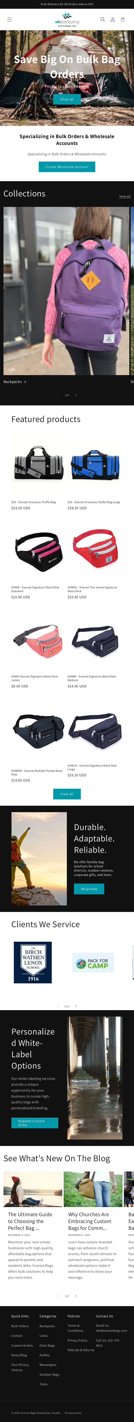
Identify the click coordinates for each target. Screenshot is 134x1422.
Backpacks (12, 381)
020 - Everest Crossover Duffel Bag (33, 502)
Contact (17, 1335)
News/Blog (19, 1355)
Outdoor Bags (49, 1374)
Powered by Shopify (48, 1412)
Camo (44, 1335)
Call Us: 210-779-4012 (108, 1342)
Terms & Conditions (75, 1328)
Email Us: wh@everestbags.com (111, 1328)
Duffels (45, 1355)
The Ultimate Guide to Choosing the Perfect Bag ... (30, 1221)
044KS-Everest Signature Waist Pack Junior (34, 678)
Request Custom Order (31, 1123)
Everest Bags (28, 1412)
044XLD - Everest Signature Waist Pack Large (92, 767)
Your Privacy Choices (20, 1367)
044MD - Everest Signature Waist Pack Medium (92, 678)
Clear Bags (47, 1345)
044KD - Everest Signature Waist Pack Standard (35, 589)
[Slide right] (76, 395)
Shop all (67, 99)
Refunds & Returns (81, 1350)
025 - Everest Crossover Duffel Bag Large (94, 502)
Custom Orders (22, 1345)
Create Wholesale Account (67, 167)
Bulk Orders (20, 1326)
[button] (9, 20)
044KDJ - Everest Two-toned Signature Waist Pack (92, 589)
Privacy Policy (77, 1340)
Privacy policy (73, 1412)
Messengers (48, 1364)
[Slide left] (58, 395)
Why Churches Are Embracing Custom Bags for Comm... (89, 1221)
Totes (44, 1384)
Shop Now (89, 889)
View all (125, 196)
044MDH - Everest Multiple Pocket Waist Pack (37, 772)
